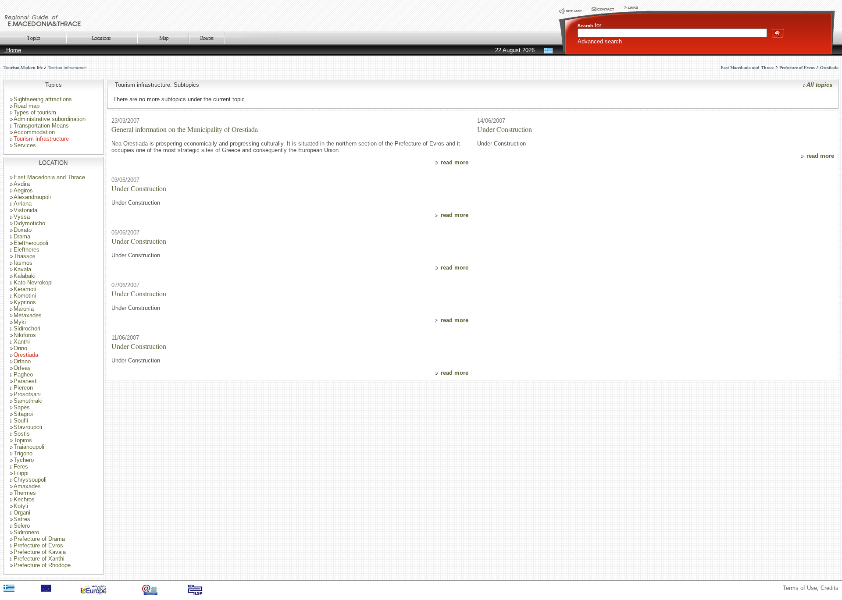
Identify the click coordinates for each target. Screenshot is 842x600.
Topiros (23, 440)
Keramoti (25, 289)
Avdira (22, 184)
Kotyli (21, 506)
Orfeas (22, 368)
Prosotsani (27, 394)
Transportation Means (41, 125)
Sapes (22, 407)
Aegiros (23, 190)
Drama (22, 236)
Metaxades (28, 315)
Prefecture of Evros (38, 545)
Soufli (21, 420)
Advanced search (600, 41)
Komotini (25, 295)
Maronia (24, 308)
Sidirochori (27, 328)
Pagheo (23, 374)
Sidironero (26, 532)
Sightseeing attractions (43, 99)
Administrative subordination (50, 119)
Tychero (24, 460)
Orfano (22, 361)
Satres (22, 519)
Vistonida (25, 210)
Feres (21, 466)
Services (25, 145)
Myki (20, 322)
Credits (829, 588)
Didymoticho (29, 223)
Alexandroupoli (32, 197)
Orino (20, 348)
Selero (22, 525)
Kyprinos (25, 302)
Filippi (21, 473)
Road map (26, 106)
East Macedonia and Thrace (49, 177)
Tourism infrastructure (67, 67)
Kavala (22, 269)
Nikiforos (25, 335)
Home (12, 50)
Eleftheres (26, 249)
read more (454, 162)
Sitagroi (23, 414)
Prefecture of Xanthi (39, 558)
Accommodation (34, 132)
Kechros (24, 499)
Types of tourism (35, 112)
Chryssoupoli (30, 479)
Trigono (23, 453)
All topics (819, 85)
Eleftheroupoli (31, 243)
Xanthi (22, 341)
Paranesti (26, 381)
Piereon (23, 387)
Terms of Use (800, 588)
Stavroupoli (28, 427)
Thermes (25, 493)
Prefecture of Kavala (40, 552)
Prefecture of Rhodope (42, 565)
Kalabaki (25, 276)
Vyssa (22, 216)
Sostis (22, 433)
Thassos (25, 256)
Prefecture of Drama (39, 539)
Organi (22, 512)
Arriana (23, 203)
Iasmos (23, 262)
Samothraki (28, 401)
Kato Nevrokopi (33, 282)
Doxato (23, 230)
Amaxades (27, 486)
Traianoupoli (29, 447)
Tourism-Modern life (23, 67)
